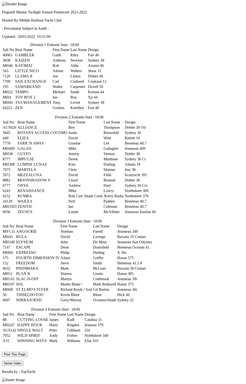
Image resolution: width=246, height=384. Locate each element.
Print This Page (14, 354)
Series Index (12, 363)
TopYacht (28, 372)
